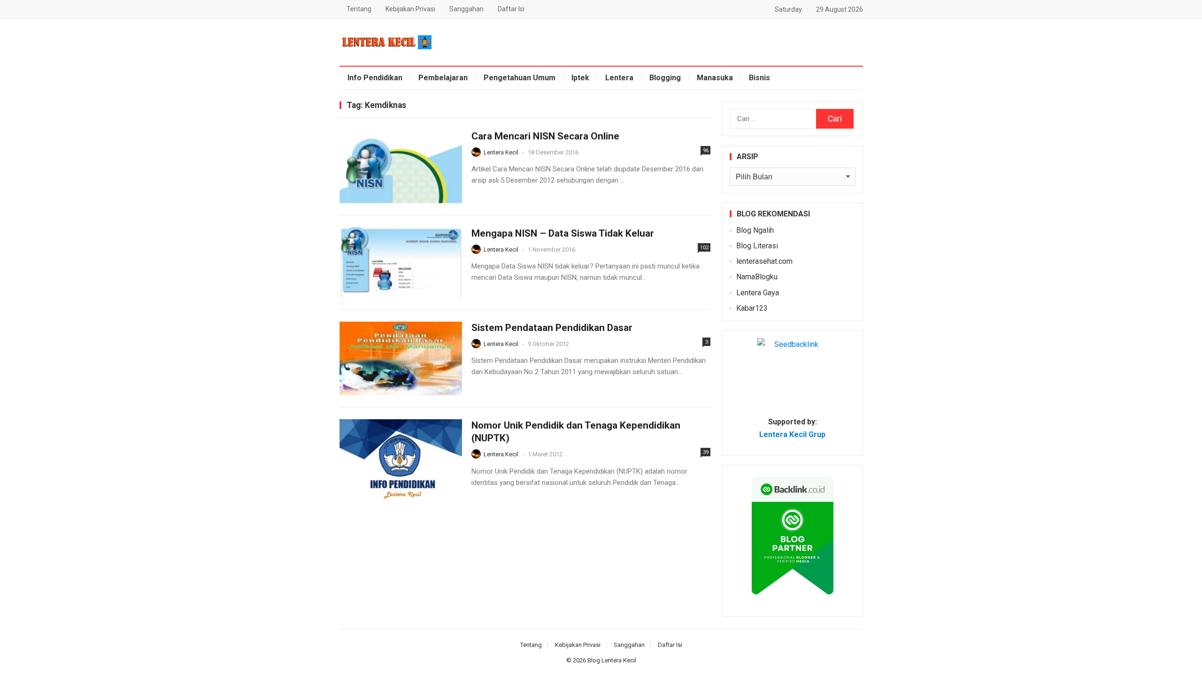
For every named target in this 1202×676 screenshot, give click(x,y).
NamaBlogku (757, 276)
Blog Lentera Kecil (611, 660)
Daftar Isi (511, 9)
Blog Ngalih (755, 230)
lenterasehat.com (764, 261)
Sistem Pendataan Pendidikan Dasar (551, 327)
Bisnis (759, 77)
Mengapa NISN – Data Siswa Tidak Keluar (562, 233)
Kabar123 (752, 308)
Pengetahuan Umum (519, 77)
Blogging (665, 77)
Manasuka (715, 77)
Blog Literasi (757, 245)
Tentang (359, 9)
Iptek (580, 77)
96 (706, 150)
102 (704, 248)
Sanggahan (466, 9)
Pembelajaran (443, 77)
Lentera (619, 77)
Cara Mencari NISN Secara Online (545, 136)
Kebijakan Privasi (410, 9)
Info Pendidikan (374, 77)
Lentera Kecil (501, 152)
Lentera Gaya (757, 292)
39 (706, 452)
